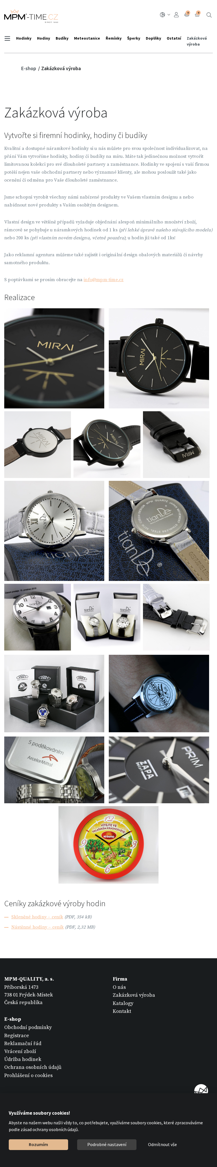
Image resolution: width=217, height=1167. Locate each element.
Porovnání (188, 12)
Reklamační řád (22, 1043)
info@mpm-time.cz (103, 280)
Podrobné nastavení (106, 1144)
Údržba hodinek (22, 1059)
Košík (198, 12)
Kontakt (122, 1011)
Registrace (16, 1035)
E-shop (29, 68)
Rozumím (38, 1144)
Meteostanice (87, 38)
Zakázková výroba (197, 41)
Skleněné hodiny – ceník (37, 917)
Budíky (62, 38)
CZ (166, 14)
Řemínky (113, 38)
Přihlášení (177, 14)
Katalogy (123, 1003)
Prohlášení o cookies (28, 1075)
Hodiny (43, 38)
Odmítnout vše (162, 1144)
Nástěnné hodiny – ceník (37, 927)
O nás (119, 987)
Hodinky (23, 38)
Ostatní (174, 38)
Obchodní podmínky (28, 1027)
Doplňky (153, 38)
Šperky (133, 38)
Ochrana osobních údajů (33, 1067)
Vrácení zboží (20, 1051)
